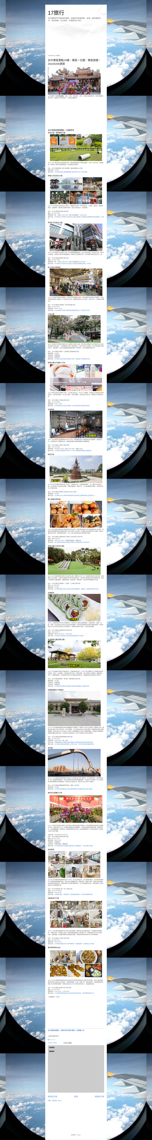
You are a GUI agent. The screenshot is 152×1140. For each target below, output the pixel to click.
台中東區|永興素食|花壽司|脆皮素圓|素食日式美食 (69, 635)
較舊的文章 (99, 1096)
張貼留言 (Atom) (57, 1100)
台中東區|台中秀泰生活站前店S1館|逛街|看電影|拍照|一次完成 (72, 263)
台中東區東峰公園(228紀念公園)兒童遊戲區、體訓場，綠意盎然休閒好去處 (76, 589)
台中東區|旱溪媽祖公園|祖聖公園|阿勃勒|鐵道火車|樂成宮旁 (71, 686)
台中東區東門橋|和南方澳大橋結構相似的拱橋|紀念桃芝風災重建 (73, 789)
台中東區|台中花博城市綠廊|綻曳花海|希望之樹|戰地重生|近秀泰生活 (74, 495)
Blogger (79, 1135)
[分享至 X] (68, 1043)
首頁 (57, 997)
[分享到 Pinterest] (71, 1043)
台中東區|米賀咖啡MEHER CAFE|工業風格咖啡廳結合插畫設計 (73, 450)
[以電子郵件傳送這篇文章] (64, 1043)
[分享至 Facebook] (69, 1043)
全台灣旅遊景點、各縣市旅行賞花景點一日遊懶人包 (66, 1030)
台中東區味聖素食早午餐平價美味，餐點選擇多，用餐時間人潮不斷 (74, 943)
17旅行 (56, 13)
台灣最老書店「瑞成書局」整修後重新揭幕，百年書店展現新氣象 (73, 894)
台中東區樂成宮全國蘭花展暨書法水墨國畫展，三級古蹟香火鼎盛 (73, 845)
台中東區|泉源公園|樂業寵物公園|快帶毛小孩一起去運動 (70, 172)
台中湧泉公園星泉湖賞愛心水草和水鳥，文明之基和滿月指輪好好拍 (74, 744)
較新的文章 (52, 1096)
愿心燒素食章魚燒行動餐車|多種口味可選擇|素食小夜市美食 (71, 542)
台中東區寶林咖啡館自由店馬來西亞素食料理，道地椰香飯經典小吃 (74, 993)
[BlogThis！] (66, 1043)
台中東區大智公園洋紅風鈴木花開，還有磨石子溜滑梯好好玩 (72, 359)
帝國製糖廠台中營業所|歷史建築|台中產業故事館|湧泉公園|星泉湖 (73, 742)
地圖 (81, 168)
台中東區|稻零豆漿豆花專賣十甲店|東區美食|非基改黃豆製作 (72, 405)
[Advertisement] (76, 37)
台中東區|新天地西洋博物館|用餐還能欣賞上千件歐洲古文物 (71, 310)
